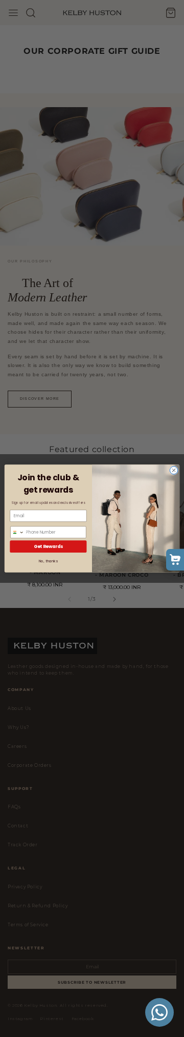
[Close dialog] (173, 470)
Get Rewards (48, 546)
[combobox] (17, 532)
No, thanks (48, 561)
